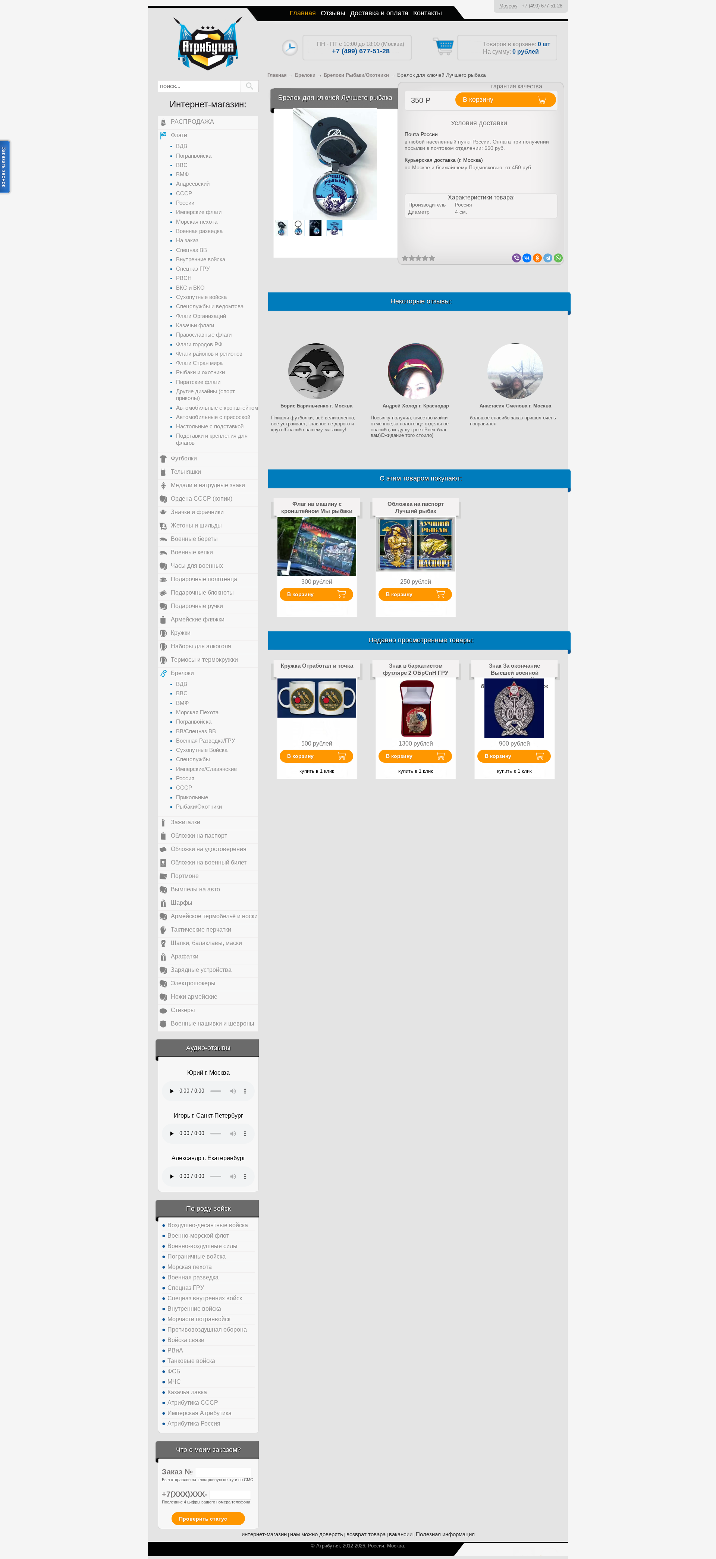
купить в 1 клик (316, 771)
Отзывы (333, 13)
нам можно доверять (316, 1534)
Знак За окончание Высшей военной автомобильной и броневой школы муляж (514, 675)
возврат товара (366, 1534)
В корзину (300, 594)
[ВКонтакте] (526, 257)
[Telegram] (547, 257)
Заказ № (178, 1472)
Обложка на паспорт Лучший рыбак (415, 507)
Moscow (508, 6)
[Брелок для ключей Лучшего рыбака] (335, 164)
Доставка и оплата (379, 13)
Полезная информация (445, 1534)
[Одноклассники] (537, 257)
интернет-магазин (264, 1534)
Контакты (427, 13)
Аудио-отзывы (208, 1048)
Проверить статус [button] (203, 1519)
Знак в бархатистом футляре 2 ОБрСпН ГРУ (415, 668)
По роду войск (208, 1208)
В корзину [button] (478, 99)
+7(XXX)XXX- (186, 1494)
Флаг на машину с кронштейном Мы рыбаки (316, 507)
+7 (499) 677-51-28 (542, 6)
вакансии (400, 1534)
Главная (303, 13)
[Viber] (516, 257)
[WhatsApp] (558, 257)
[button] (250, 86)
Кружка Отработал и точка (317, 665)
